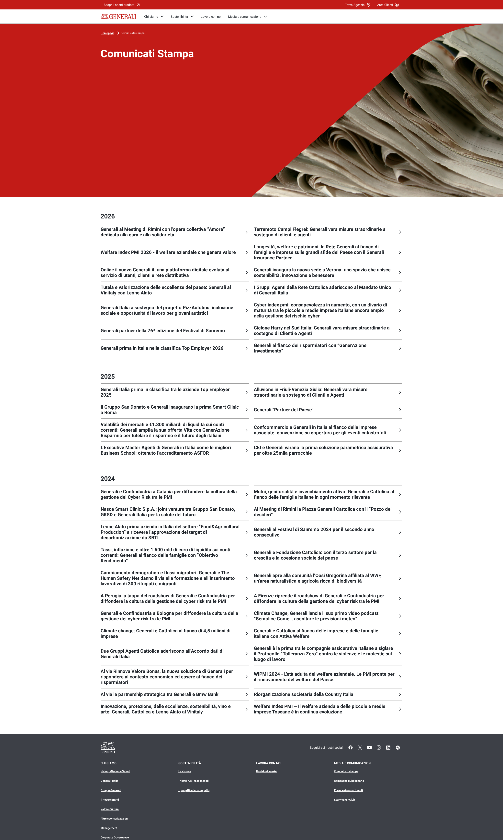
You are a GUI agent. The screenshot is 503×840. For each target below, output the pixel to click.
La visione (184, 771)
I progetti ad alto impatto (193, 790)
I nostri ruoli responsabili (193, 780)
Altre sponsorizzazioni (115, 818)
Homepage (107, 33)
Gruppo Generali (111, 790)
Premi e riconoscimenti (348, 790)
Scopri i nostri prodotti (119, 5)
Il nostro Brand (110, 799)
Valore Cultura (110, 809)
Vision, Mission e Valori (115, 771)
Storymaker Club (344, 799)
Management (109, 828)
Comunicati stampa (133, 33)
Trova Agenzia (355, 5)
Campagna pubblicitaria (349, 780)
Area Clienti (385, 5)
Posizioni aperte (266, 771)
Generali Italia (109, 780)
